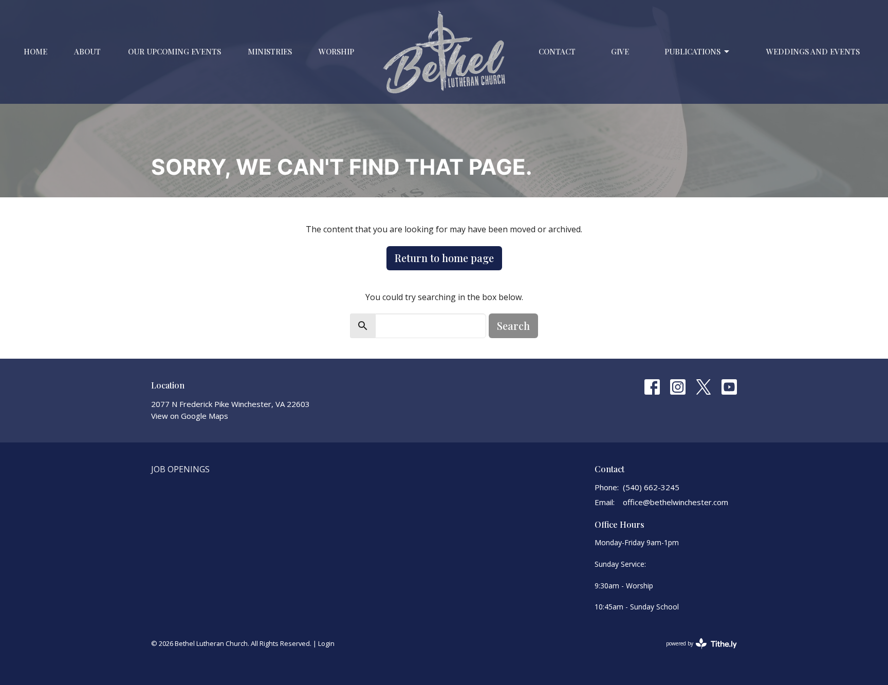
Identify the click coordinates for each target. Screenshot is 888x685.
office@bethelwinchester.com (675, 502)
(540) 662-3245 (651, 487)
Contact (557, 51)
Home (35, 51)
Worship (336, 51)
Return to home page (444, 258)
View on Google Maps (189, 416)
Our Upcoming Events (174, 51)
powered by (696, 652)
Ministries (270, 51)
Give (620, 51)
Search (513, 325)
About (87, 51)
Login (326, 643)
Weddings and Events (813, 51)
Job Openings (180, 469)
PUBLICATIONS (692, 51)
